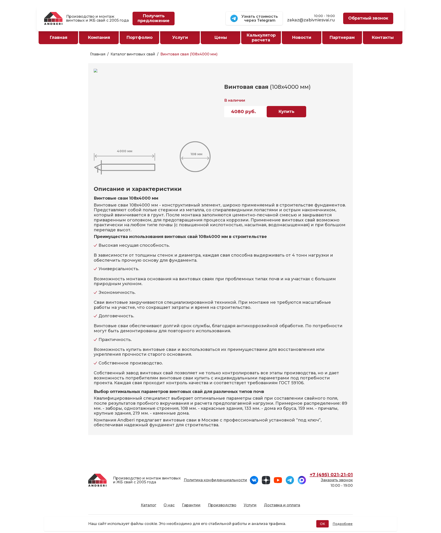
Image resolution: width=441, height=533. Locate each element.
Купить (286, 111)
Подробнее (343, 524)
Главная (97, 54)
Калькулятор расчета (261, 38)
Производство (222, 505)
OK (322, 524)
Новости (301, 37)
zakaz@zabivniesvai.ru (311, 20)
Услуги (250, 505)
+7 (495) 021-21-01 (331, 474)
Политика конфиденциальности (215, 480)
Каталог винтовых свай (132, 54)
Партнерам (342, 37)
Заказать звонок (337, 480)
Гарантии (191, 505)
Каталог (148, 505)
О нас (169, 505)
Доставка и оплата (282, 505)
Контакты (383, 37)
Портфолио (139, 37)
